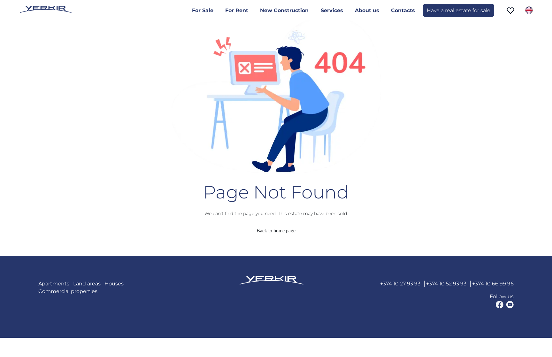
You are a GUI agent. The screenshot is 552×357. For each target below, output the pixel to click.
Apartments (53, 284)
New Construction (284, 10)
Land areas (87, 284)
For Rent (236, 10)
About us (367, 10)
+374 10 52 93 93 (446, 284)
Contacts (403, 10)
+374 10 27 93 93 (400, 284)
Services (332, 10)
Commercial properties (67, 291)
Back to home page (276, 230)
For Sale (202, 10)
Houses (114, 284)
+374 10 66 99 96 (493, 284)
